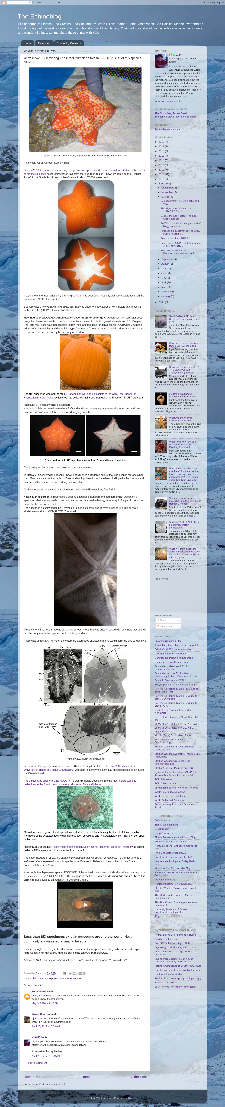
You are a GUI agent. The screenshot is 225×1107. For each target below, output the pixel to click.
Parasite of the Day (165, 879)
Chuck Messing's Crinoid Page (172, 662)
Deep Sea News (164, 833)
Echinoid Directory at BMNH (170, 680)
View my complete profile (168, 101)
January (166, 296)
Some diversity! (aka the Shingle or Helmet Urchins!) (185, 501)
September (167, 259)
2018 (162, 142)
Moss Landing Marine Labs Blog (173, 868)
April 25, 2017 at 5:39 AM (46, 1056)
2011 (162, 174)
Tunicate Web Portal (166, 982)
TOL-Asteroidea (163, 779)
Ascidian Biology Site (166, 939)
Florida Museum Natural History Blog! (175, 837)
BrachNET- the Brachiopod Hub (172, 943)
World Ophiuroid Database (169, 800)
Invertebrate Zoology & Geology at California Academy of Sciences (174, 960)
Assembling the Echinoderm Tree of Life (177, 645)
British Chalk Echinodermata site (173, 649)
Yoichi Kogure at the (63, 846)
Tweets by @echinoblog (168, 129)
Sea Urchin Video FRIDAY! (175, 238)
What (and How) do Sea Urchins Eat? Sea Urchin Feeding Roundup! (182, 444)
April (164, 282)
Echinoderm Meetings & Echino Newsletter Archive (172, 667)
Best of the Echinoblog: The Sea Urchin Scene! (179, 217)
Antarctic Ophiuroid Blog (168, 641)
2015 (162, 155)
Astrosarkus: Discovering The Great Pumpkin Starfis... (180, 232)
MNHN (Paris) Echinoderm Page (173, 735)
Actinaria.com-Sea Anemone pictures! (176, 934)
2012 (162, 169)
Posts (162, 620)
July (163, 268)
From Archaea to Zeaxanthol (171, 841)
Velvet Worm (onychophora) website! (175, 986)
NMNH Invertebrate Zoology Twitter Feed (178, 970)
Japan (62, 978)
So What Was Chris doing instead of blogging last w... (181, 225)
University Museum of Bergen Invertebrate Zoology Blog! (171, 910)
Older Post (139, 1077)
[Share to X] (77, 973)
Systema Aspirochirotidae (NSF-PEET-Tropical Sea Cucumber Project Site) (176, 773)
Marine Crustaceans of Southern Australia (178, 965)
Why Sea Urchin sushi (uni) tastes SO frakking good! (184, 344)
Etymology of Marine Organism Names (176, 947)
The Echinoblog (40, 16)
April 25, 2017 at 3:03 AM (46, 1026)
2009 (162, 183)
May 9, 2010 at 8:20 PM (45, 1003)
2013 (162, 165)
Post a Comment (37, 1063)
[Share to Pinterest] (84, 973)
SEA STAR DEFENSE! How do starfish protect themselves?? (184, 525)
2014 (162, 160)
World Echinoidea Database (170, 796)
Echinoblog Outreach (69, 43)
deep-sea (52, 978)
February (166, 291)
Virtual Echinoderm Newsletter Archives (176, 787)
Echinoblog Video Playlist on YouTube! (176, 116)
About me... (44, 43)
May (164, 277)
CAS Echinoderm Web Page (170, 653)
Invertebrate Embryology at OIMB (173, 857)
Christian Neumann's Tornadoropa (174, 658)
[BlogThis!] (74, 973)
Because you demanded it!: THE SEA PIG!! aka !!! (184, 370)
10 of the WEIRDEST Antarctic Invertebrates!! (182, 395)
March (165, 287)
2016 (162, 151)
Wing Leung (39, 991)
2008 (162, 302)
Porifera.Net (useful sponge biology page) (178, 978)
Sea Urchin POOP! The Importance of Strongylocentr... (180, 244)
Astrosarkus (39, 978)
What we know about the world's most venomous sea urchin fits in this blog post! (184, 553)
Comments (165, 626)
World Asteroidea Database (170, 792)
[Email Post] (64, 973)
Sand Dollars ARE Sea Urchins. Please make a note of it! (185, 319)
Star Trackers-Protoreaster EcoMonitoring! (169, 741)
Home (27, 43)
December (167, 187)
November (167, 192)
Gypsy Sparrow (41, 1014)
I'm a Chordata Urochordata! (171, 853)
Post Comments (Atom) (52, 1084)
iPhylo (158, 916)
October (166, 197)
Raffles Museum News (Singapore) (174, 884)
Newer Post (32, 1077)
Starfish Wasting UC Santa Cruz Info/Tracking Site (172, 762)
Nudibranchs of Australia (168, 974)
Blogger (132, 1098)
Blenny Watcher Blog (166, 824)
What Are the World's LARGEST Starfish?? (180, 419)
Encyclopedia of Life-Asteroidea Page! (176, 684)
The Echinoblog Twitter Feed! (171, 113)
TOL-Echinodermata (166, 783)
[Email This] (70, 973)
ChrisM (36, 1037)
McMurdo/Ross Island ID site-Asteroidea (177, 724)
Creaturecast (162, 829)
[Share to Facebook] (80, 973)
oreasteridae (74, 978)
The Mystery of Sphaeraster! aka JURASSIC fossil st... (179, 210)
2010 (162, 179)
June (164, 273)
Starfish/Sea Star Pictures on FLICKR (175, 768)
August (165, 263)
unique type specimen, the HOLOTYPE (51, 780)
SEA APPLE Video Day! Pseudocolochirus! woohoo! (177, 252)
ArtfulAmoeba (162, 820)
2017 (162, 146)
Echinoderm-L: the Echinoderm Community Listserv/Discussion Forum (176, 675)
